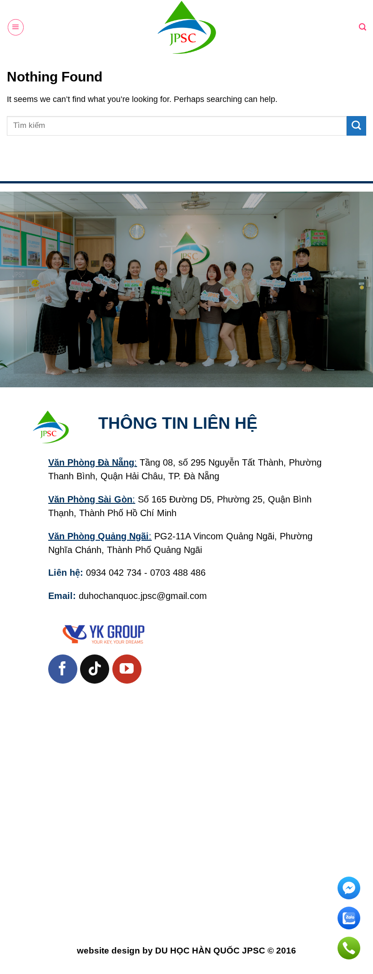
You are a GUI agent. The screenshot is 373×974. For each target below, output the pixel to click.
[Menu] (16, 27)
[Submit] (356, 126)
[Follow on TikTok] (94, 669)
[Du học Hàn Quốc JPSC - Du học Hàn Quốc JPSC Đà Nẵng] (186, 27)
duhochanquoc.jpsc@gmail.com (143, 596)
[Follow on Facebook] (62, 669)
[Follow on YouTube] (126, 669)
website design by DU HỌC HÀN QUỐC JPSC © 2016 (186, 950)
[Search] (362, 27)
